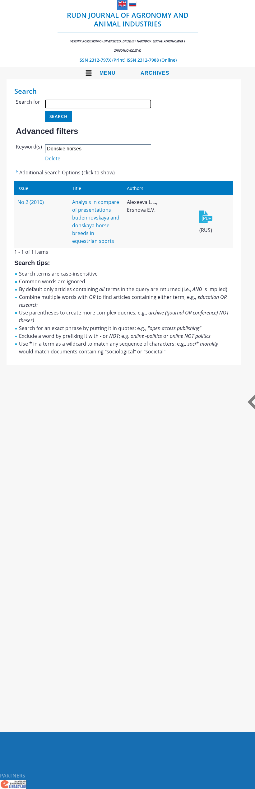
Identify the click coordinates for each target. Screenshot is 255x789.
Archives (155, 73)
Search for (28, 101)
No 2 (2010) (30, 202)
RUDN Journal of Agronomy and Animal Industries (127, 31)
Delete (52, 158)
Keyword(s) (29, 146)
